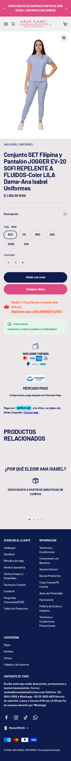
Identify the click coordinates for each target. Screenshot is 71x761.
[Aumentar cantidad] (22, 262)
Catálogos (10, 547)
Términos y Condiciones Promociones (47, 621)
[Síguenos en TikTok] (25, 717)
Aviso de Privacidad (50, 593)
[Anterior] (4, 8)
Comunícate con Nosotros (49, 560)
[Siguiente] (66, 8)
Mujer (7, 645)
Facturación (46, 599)
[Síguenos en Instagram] (16, 717)
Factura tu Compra (15, 584)
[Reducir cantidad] (8, 262)
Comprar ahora (35, 289)
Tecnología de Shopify (49, 750)
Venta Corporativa (14, 567)
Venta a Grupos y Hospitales (13, 576)
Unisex (8, 658)
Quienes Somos (48, 569)
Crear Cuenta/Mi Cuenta (49, 584)
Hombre (8, 651)
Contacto (9, 591)
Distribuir (9, 554)
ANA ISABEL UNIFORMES (18, 144)
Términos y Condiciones (47, 550)
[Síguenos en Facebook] (6, 717)
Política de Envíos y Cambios (50, 608)
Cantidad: (9, 255)
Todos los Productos (16, 608)
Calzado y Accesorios (16, 664)
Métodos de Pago (14, 560)
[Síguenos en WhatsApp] (35, 717)
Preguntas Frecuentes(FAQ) (14, 600)
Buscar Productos (50, 575)
